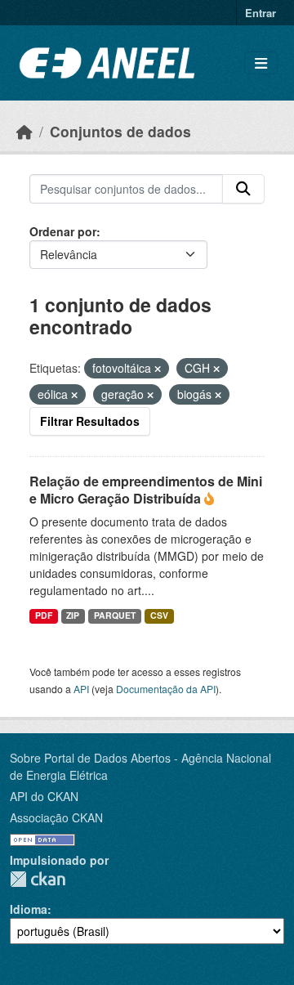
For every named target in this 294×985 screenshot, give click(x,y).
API (81, 689)
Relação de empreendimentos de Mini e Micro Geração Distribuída (145, 490)
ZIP (72, 615)
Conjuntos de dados (120, 131)
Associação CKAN (56, 817)
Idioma (28, 909)
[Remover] (157, 368)
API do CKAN (44, 796)
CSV (159, 615)
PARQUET (115, 615)
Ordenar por (62, 231)
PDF (43, 615)
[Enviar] (243, 189)
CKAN (37, 879)
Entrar (260, 12)
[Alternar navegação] (261, 63)
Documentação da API (166, 689)
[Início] (24, 131)
